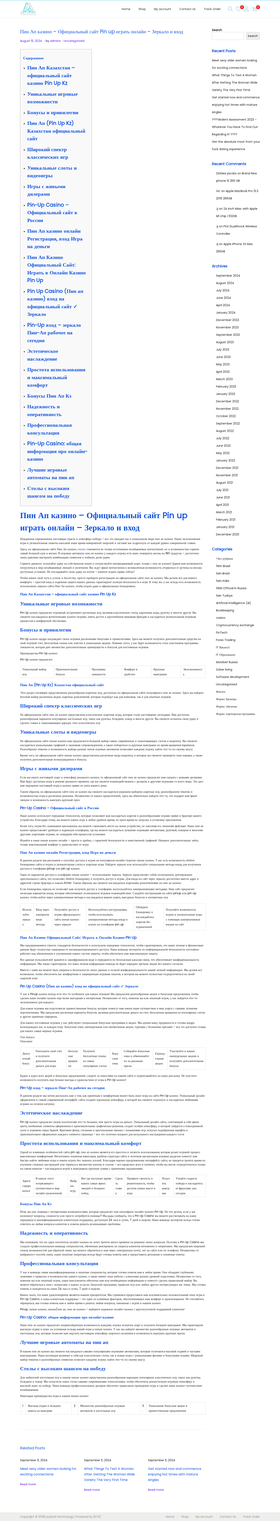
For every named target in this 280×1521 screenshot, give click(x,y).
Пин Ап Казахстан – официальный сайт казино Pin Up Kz (51, 75)
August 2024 (225, 283)
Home (170, 1517)
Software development (232, 677)
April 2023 (223, 372)
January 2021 (225, 527)
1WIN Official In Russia (231, 588)
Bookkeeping (225, 610)
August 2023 (225, 342)
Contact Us (228, 1517)
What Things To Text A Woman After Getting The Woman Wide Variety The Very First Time (109, 1474)
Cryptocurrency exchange (235, 625)
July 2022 (222, 438)
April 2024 (223, 305)
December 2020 (227, 534)
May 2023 (223, 364)
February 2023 (226, 386)
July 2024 (223, 290)
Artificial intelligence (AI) (233, 603)
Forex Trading (225, 640)
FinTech (221, 632)
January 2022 (225, 460)
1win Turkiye (224, 596)
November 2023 (227, 327)
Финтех (220, 692)
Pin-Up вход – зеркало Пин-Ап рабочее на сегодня (54, 332)
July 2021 (222, 490)
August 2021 (224, 483)
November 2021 (227, 475)
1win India (222, 581)
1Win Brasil (223, 566)
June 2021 (223, 497)
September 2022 (228, 423)
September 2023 (228, 335)
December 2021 (227, 468)
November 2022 (227, 409)
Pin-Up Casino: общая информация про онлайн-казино (57, 451)
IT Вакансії (223, 647)
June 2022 (223, 446)
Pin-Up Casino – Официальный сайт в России (52, 212)
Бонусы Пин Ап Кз (49, 395)
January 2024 (226, 313)
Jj (217, 209)
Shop (185, 1517)
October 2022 (226, 416)
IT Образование (225, 655)
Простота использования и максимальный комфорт (56, 377)
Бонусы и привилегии (52, 112)
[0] (238, 9)
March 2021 (224, 512)
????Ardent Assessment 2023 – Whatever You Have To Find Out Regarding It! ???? (235, 126)
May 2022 (223, 453)
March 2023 (224, 379)
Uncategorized (74, 41)
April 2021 (222, 505)
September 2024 (228, 276)
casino (220, 618)
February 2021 (225, 520)
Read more (28, 1484)
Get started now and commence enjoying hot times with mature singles (174, 1474)
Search (217, 30)
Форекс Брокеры (226, 699)
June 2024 (223, 298)
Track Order (251, 1517)
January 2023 (225, 394)
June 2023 (223, 357)
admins (55, 41)
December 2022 (227, 401)
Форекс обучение (226, 706)
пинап (81, 549)
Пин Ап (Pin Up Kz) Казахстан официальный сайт (56, 131)
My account (204, 1517)
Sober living (224, 669)
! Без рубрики (224, 559)
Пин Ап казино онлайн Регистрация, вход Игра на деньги (55, 238)
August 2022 (225, 431)
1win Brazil (223, 573)
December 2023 (227, 320)
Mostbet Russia (227, 662)
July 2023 (222, 349)
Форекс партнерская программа (235, 714)
